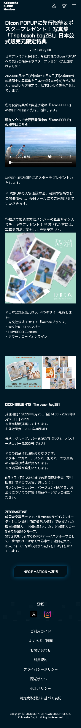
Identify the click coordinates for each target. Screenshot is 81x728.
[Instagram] (47, 614)
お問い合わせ (40, 650)
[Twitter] (34, 614)
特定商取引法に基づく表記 (40, 698)
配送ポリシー (40, 679)
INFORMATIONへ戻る (40, 571)
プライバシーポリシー (40, 669)
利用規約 (41, 660)
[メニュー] (75, 6)
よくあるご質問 (41, 641)
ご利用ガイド (40, 631)
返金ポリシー (40, 688)
